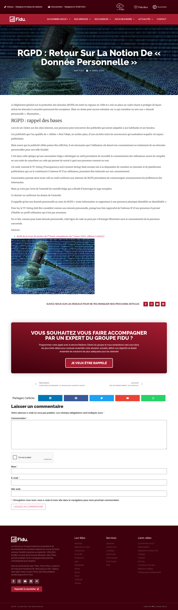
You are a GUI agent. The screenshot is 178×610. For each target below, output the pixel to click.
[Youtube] (157, 304)
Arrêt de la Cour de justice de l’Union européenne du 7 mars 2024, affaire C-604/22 (60, 236)
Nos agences (101, 19)
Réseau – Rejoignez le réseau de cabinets (24, 7)
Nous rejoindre (123, 19)
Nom (14, 467)
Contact (161, 19)
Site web (15, 489)
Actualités (144, 19)
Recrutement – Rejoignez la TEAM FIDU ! (68, 7)
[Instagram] (151, 304)
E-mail (15, 478)
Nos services (81, 19)
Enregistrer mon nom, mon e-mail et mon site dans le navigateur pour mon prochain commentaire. (66, 500)
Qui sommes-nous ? (57, 19)
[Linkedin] (163, 304)
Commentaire (19, 418)
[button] (50, 398)
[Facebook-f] (145, 304)
